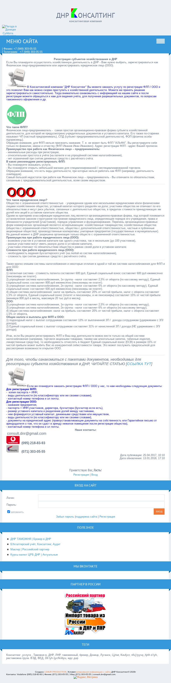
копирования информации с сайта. (93, 672)
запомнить (17, 512)
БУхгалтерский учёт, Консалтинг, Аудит (35, 544)
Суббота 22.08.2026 (9, 35)
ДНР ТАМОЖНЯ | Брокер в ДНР (30, 539)
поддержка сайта (86, 516)
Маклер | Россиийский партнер (29, 549)
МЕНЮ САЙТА (22, 41)
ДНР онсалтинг (85, 15)
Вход (94, 474)
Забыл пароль (65, 516)
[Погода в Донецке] (13, 29)
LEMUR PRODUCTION (55, 672)
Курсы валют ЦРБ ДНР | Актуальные (34, 554)
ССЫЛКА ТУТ (139, 364)
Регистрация (81, 474)
